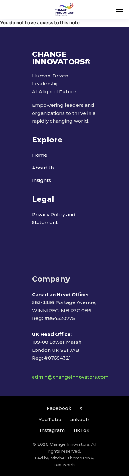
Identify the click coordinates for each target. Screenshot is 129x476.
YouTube (50, 419)
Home (39, 155)
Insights (41, 180)
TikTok (81, 430)
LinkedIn (79, 419)
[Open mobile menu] (119, 9)
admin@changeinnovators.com (70, 377)
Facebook (59, 408)
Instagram (52, 430)
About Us (43, 168)
